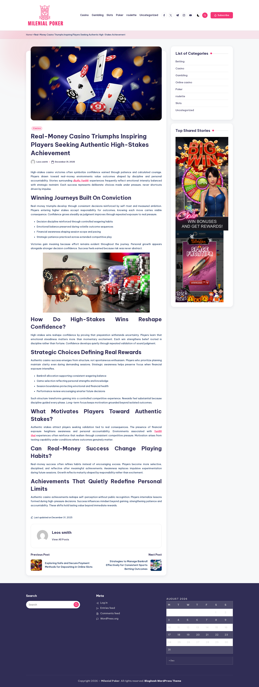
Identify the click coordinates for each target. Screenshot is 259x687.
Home (29, 34)
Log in (104, 602)
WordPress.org (109, 618)
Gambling (182, 75)
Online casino (184, 82)
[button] (222, 15)
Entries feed (107, 608)
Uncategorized (185, 110)
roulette (180, 96)
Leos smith (61, 532)
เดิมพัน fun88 (81, 180)
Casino (37, 128)
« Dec (172, 660)
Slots (179, 103)
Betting (180, 61)
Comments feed (110, 613)
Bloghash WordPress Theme (162, 681)
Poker (179, 89)
